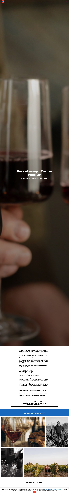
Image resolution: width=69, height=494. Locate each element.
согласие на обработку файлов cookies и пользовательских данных (53, 489)
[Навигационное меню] (66, 1)
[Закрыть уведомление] (68, 488)
